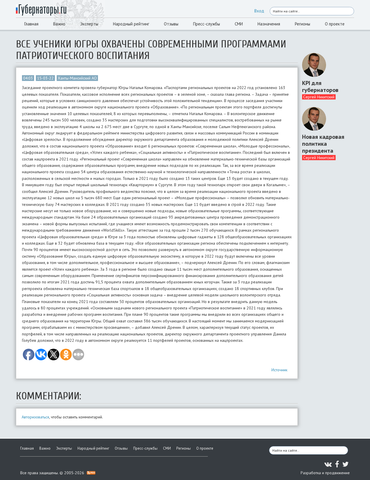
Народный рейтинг (131, 24)
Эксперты (89, 24)
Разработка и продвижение (325, 472)
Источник (279, 369)
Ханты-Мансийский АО (77, 78)
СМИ (239, 24)
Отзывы (171, 24)
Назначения (269, 24)
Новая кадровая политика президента (323, 143)
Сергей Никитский (318, 96)
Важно (59, 24)
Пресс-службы (206, 24)
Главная (31, 24)
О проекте (335, 24)
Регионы (302, 24)
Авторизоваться (35, 417)
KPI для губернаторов (320, 86)
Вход (259, 11)
